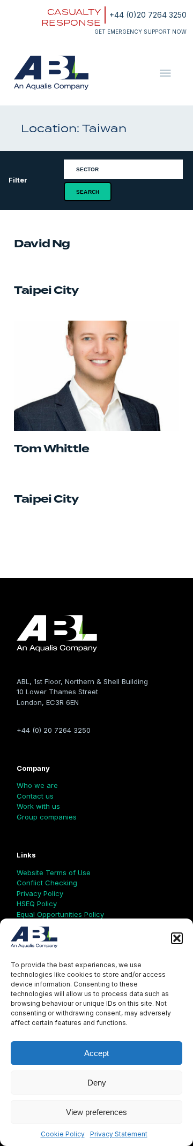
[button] (177, 938)
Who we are (37, 785)
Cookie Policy (63, 1134)
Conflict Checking (47, 882)
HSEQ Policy (37, 903)
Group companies (47, 817)
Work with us (38, 806)
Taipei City (46, 290)
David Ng (42, 244)
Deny (96, 1082)
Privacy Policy (40, 893)
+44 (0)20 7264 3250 (148, 14)
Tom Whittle (51, 449)
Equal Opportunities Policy (60, 914)
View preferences (96, 1112)
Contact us (35, 796)
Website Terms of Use (54, 872)
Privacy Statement (118, 1134)
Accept (96, 1053)
